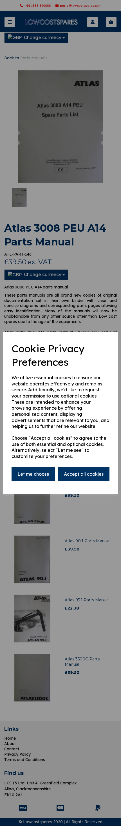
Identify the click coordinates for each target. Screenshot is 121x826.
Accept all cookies (84, 474)
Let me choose (33, 474)
